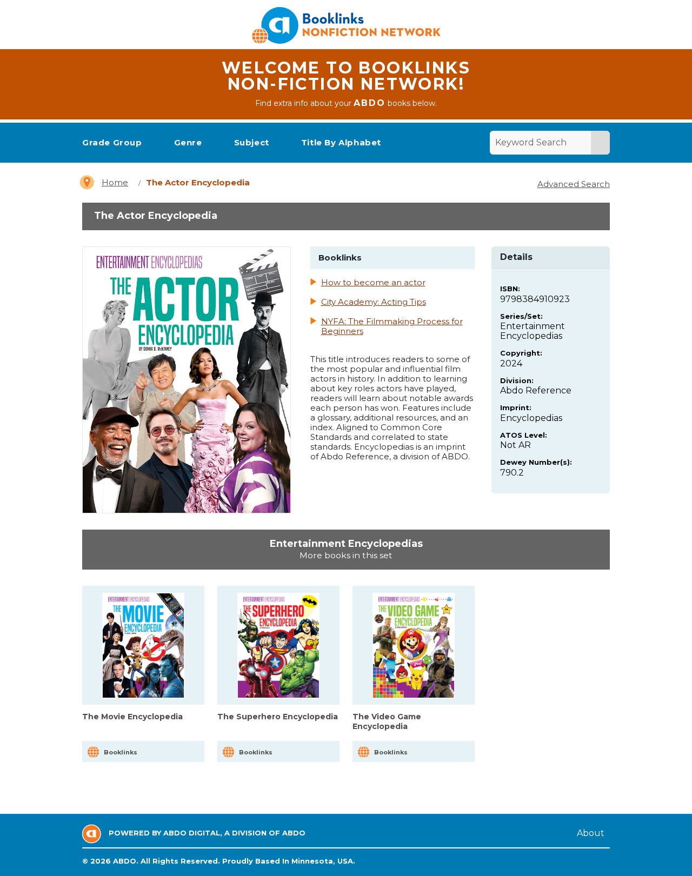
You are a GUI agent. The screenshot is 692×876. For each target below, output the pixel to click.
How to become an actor (373, 282)
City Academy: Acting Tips (373, 302)
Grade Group (112, 142)
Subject (251, 142)
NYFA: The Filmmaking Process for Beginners (392, 326)
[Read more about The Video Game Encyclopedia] (413, 645)
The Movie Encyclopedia (132, 716)
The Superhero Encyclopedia (277, 716)
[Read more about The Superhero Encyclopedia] (278, 645)
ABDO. (125, 861)
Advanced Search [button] (573, 184)
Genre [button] (188, 142)
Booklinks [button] (120, 752)
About (590, 833)
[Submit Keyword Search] (600, 142)
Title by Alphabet (341, 142)
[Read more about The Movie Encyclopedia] (143, 645)
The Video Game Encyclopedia (386, 721)
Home (115, 182)
